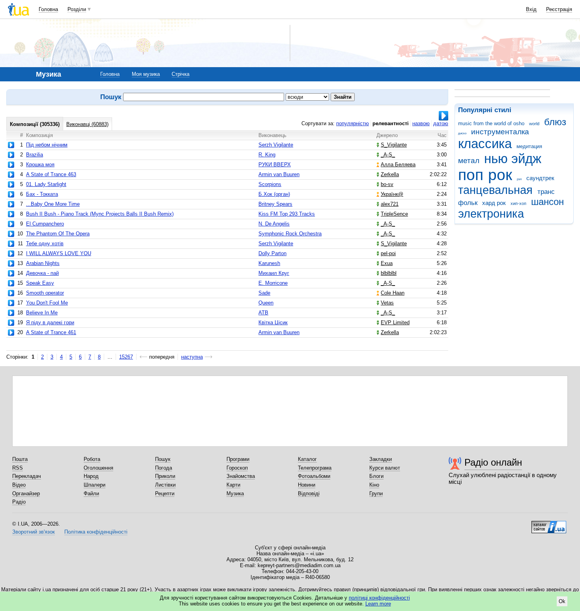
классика (485, 143)
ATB (263, 313)
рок (500, 174)
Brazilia (34, 155)
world (534, 123)
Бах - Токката (42, 194)
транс (546, 192)
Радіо (19, 502)
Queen (265, 303)
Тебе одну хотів (45, 243)
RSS (17, 468)
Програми (237, 459)
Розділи (76, 9)
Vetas (387, 303)
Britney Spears (275, 204)
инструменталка (500, 132)
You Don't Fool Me (47, 303)
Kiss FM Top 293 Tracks (286, 214)
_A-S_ (388, 155)
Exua (387, 263)
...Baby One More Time (53, 204)
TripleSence (394, 214)
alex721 (390, 204)
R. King (266, 155)
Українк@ (392, 194)
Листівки (165, 485)
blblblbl (389, 273)
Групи (376, 493)
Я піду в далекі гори (50, 322)
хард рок (494, 202)
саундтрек (540, 178)
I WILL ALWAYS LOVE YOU (58, 253)
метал (468, 160)
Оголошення (98, 468)
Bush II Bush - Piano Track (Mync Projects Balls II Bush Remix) (100, 214)
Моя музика (146, 74)
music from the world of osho (491, 123)
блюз (555, 122)
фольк (467, 203)
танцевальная (495, 190)
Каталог (307, 459)
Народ (91, 476)
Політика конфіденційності (95, 532)
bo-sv (387, 184)
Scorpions (269, 184)
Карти (233, 485)
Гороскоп (237, 468)
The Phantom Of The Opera (58, 234)
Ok (562, 601)
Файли (91, 493)
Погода (163, 468)
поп (470, 174)
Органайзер (26, 493)
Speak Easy (40, 283)
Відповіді (309, 493)
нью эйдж (512, 158)
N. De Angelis (274, 224)
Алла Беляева (398, 164)
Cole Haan (392, 293)
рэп (519, 179)
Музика (235, 493)
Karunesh (269, 263)
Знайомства (240, 476)
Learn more (378, 604)
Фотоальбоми (314, 476)
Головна (48, 9)
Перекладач (26, 476)
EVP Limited (395, 322)
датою (440, 123)
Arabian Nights (43, 263)
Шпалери (94, 485)
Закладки (380, 459)
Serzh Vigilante (275, 145)
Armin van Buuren (278, 174)
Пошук (162, 459)
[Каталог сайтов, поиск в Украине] (548, 524)
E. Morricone (273, 283)
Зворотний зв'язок (33, 532)
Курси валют (384, 468)
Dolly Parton (272, 253)
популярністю (352, 123)
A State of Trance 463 (51, 174)
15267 (126, 357)
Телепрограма (314, 468)
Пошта (20, 459)
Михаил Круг (273, 273)
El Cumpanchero (45, 224)
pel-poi (388, 253)
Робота (92, 459)
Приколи (165, 476)
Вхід (531, 9)
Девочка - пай (42, 273)
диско (462, 133)
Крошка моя (40, 164)
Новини (306, 485)
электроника (491, 213)
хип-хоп (518, 203)
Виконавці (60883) (87, 124)
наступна (192, 357)
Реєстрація (559, 9)
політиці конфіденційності (379, 598)
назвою (421, 123)
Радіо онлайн (493, 462)
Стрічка (180, 74)
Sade (264, 293)
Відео (19, 485)
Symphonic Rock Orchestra (290, 234)
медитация (529, 146)
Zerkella (390, 174)
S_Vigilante (394, 145)
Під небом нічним (46, 145)
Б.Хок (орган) (274, 194)
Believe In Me (42, 313)
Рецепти (164, 493)
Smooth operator (45, 293)
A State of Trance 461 (51, 332)
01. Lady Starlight (46, 184)
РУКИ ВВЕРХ (274, 164)
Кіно (374, 485)
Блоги (376, 476)
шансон (547, 202)
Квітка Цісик (273, 322)
